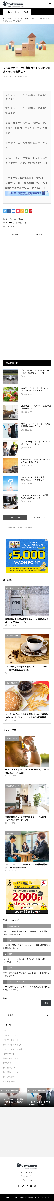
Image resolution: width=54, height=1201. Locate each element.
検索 (5, 998)
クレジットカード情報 (12, 1049)
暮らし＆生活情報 (11, 1058)
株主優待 (7, 1063)
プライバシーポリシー (27, 1172)
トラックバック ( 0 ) (39, 517)
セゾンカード (9, 1054)
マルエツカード (11, 223)
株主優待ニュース (11, 1072)
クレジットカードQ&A (17, 12)
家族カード (22, 223)
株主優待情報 (9, 1077)
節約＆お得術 (9, 1081)
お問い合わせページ (27, 1176)
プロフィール (27, 1180)
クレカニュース (10, 1035)
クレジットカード (11, 1040)
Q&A (5, 1031)
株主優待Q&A (9, 1068)
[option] (13, 1097)
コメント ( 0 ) (15, 517)
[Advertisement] (27, 272)
